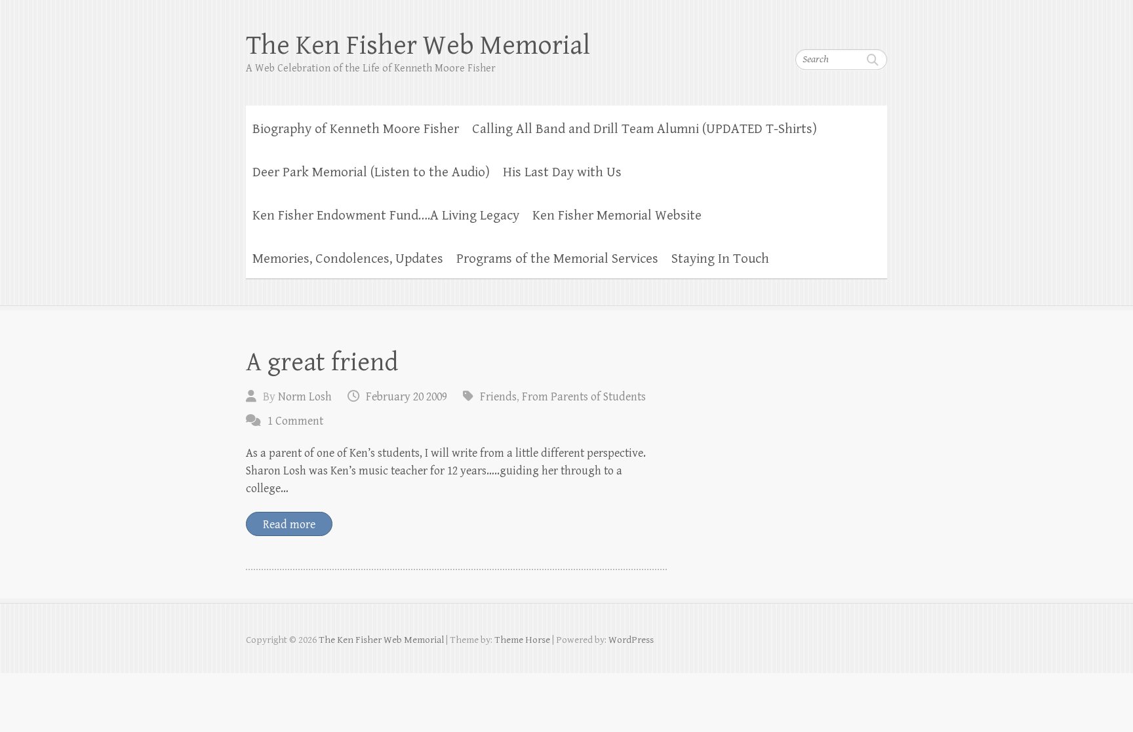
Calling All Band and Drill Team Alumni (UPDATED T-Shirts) (644, 129)
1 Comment (295, 421)
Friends (498, 397)
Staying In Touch (720, 259)
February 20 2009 (406, 397)
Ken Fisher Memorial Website (617, 215)
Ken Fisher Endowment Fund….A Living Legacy (385, 215)
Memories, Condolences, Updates (347, 259)
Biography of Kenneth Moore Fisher (355, 129)
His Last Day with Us (562, 172)
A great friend (322, 362)
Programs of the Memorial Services (557, 259)
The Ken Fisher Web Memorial (418, 45)
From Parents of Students (584, 397)
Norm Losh (305, 397)
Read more (289, 524)
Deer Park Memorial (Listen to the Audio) (371, 172)
